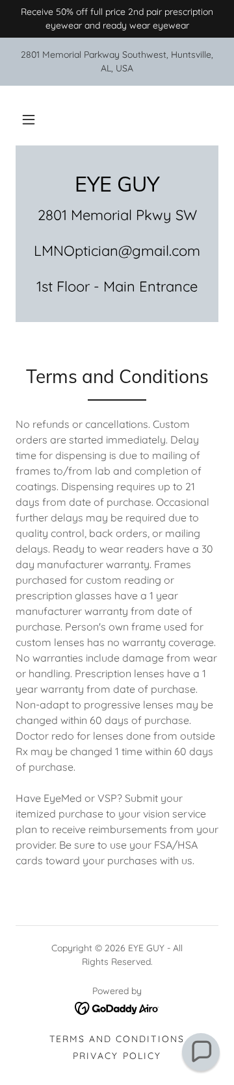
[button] (29, 119)
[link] (117, 183)
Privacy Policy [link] (117, 1056)
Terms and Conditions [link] (116, 1039)
